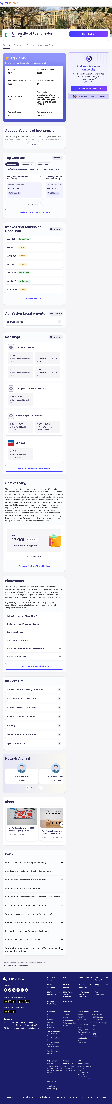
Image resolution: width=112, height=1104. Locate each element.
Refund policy (52, 1089)
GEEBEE (65, 1025)
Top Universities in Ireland (53, 1052)
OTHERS (103, 1097)
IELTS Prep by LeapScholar (98, 1018)
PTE (94, 1032)
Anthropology (28, 165)
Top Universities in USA (53, 1035)
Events (80, 1035)
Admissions (18, 45)
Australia (50, 1022)
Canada (50, 1020)
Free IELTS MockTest (85, 1014)
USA (48, 1014)
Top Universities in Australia (53, 1048)
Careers (65, 1017)
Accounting (12, 165)
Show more (55, 229)
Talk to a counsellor (85, 1022)
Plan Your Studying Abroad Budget (34, 566)
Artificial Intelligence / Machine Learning (23, 169)
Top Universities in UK (53, 1039)
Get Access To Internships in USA (34, 666)
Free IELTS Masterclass (82, 1018)
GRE (94, 1034)
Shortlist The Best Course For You (33, 212)
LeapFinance (97, 1014)
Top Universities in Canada (53, 1043)
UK (48, 1017)
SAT (94, 1029)
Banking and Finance (52, 169)
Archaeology (43, 165)
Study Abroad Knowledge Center (84, 1031)
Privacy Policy (52, 1081)
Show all (56, 158)
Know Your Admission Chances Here (34, 468)
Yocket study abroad (70, 1023)
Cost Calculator (83, 1024)
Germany (50, 1027)
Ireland (49, 1025)
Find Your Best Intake (34, 298)
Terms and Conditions (51, 1085)
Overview (6, 45)
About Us (66, 1014)
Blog (79, 1027)
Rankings (31, 45)
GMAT (95, 1036)
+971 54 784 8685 (84, 1079)
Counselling (82, 1043)
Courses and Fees (45, 45)
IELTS (80, 1040)
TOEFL (95, 1027)
